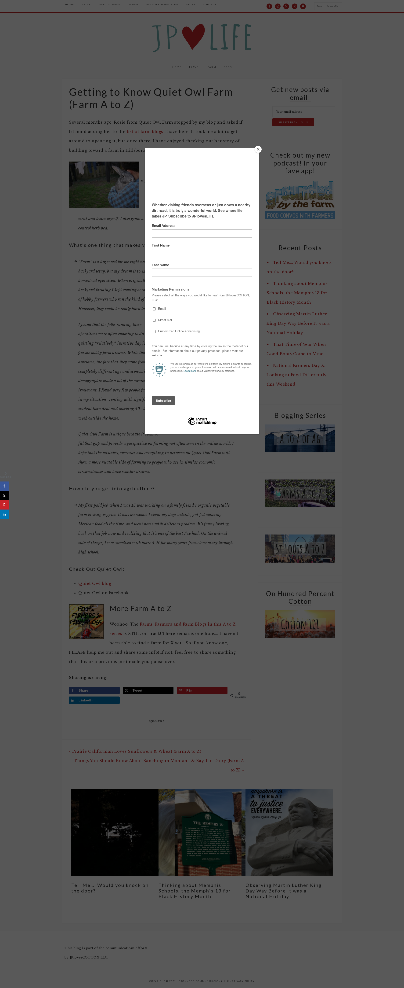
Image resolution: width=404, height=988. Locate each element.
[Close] (258, 149)
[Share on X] (4, 495)
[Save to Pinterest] (4, 504)
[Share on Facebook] (4, 486)
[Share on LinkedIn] (4, 514)
